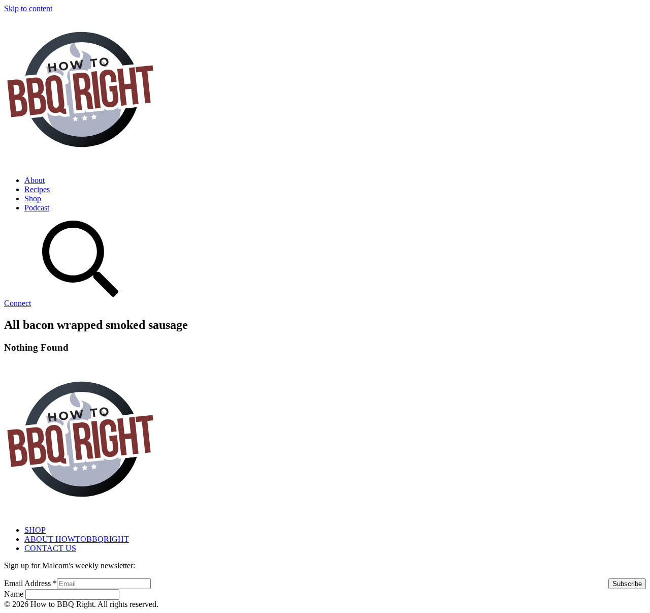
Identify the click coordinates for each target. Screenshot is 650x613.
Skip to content (28, 8)
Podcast (36, 207)
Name (14, 594)
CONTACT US (50, 548)
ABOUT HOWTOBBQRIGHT (76, 539)
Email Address (30, 583)
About (34, 180)
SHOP (35, 530)
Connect (17, 303)
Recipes (37, 189)
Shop (32, 198)
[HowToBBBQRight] (80, 163)
